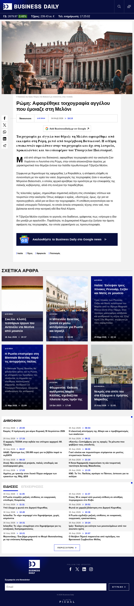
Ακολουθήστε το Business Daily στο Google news (67, 239)
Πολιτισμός (55, 253)
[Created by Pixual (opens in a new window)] (67, 601)
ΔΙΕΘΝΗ (41, 118)
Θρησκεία (41, 253)
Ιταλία (20, 253)
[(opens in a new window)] (5, 118)
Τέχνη (29, 253)
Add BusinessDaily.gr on (68, 128)
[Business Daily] (31, 6)
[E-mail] (5, 146)
